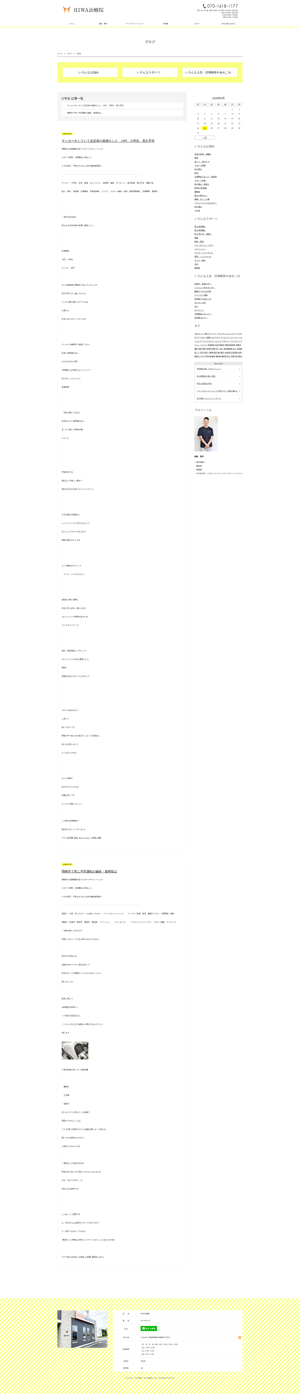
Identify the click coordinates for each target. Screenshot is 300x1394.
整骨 (214, 349)
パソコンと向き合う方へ (204, 288)
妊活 (196, 173)
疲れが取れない (201, 196)
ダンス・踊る (200, 260)
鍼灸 (213, 356)
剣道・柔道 (199, 242)
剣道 (217, 345)
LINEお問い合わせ (228, 24)
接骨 (204, 349)
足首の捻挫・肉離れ (202, 154)
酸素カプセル (199, 356)
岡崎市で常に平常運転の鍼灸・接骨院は (84, 113)
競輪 (196, 238)
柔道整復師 (228, 349)
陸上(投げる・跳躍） (203, 234)
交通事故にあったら (202, 314)
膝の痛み (220, 353)
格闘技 (197, 268)
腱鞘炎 (197, 192)
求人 (196, 306)
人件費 (88, 1257)
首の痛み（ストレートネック (209, 398)
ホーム (71, 24)
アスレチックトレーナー (226, 334)
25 (205, 128)
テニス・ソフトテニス (203, 253)
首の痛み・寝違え (201, 184)
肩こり (197, 353)
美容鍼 (165, 24)
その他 (197, 211)
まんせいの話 (200, 303)
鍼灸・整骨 (103, 24)
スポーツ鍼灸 (205, 337)
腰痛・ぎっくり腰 (201, 199)
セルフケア (215, 337)
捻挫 (99, 838)
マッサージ (235, 341)
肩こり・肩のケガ (201, 162)
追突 (240, 353)
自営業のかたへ (201, 318)
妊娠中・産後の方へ (202, 284)
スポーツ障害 (200, 165)
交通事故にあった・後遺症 (205, 177)
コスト (101, 1257)
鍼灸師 (218, 356)
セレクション (84, 838)
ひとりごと (199, 310)
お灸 (196, 334)
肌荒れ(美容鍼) (200, 188)
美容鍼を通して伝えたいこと (209, 369)
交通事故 (211, 345)
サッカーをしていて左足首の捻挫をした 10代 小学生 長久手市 (95, 105)
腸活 (215, 353)
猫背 (196, 158)
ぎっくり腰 (202, 334)
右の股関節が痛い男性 (206, 376)
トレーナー (234, 337)
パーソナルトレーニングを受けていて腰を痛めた (217, 391)
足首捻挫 (234, 353)
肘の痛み (198, 207)
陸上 (229, 356)
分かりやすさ (72, 1257)
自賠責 (227, 353)
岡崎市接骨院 (230, 345)
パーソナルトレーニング (134, 24)
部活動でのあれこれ (202, 299)
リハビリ (203, 345)
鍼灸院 (224, 356)
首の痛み (238, 356)
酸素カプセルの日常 (202, 291)
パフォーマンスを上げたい (205, 203)
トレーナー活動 (201, 295)
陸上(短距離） (200, 227)
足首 (76, 838)
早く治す (219, 349)
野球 (207, 356)
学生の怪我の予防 (204, 384)
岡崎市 (221, 345)
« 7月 (205, 138)
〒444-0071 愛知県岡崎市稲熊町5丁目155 (155, 1337)
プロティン (226, 341)
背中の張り (204, 353)
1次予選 (69, 838)
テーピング (224, 337)
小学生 (93, 838)
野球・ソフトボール (202, 257)
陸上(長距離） (200, 230)
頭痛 (233, 356)
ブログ (196, 24)
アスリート (212, 334)
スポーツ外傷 (200, 181)
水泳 (196, 264)
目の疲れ (198, 169)
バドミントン (200, 249)
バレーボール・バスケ (203, 245)
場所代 (94, 1257)
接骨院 (209, 349)
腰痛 (211, 353)
